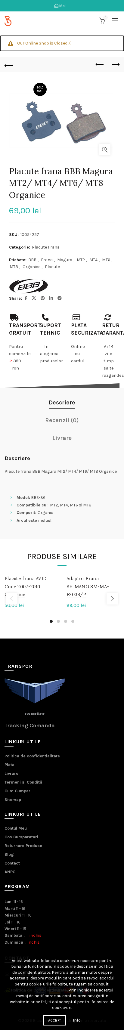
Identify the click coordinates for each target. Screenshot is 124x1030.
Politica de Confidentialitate (39, 990)
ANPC (10, 871)
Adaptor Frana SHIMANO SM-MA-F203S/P (88, 586)
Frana (47, 259)
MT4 (93, 259)
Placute (52, 266)
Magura (64, 259)
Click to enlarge (104, 149)
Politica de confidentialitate (32, 756)
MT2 (81, 259)
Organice (31, 266)
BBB (32, 259)
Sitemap (13, 799)
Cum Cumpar (17, 790)
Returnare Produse (23, 845)
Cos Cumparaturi (21, 837)
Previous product (99, 65)
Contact (12, 863)
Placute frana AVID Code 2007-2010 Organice (25, 586)
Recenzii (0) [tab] (62, 420)
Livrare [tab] (62, 438)
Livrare (11, 773)
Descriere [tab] (62, 402)
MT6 (106, 259)
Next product (114, 65)
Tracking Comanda (30, 725)
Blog (9, 854)
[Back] (9, 65)
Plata (9, 764)
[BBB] (28, 286)
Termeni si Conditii (23, 782)
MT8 (14, 266)
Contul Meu (16, 828)
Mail (62, 6)
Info (77, 1020)
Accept (54, 1020)
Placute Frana (46, 247)
